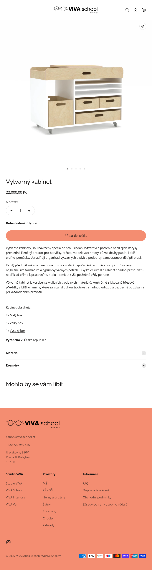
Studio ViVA (14, 483)
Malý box (16, 315)
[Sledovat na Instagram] (8, 542)
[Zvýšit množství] (29, 210)
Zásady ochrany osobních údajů (105, 504)
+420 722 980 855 (18, 445)
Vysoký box (17, 331)
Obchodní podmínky (97, 497)
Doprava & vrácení (96, 490)
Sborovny (49, 511)
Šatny (47, 504)
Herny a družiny (54, 497)
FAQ (85, 483)
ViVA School (14, 490)
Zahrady (48, 525)
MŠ (45, 483)
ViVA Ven (12, 504)
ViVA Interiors (15, 497)
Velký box (16, 323)
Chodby (48, 518)
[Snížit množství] (11, 210)
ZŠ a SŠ (48, 490)
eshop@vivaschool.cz (21, 437)
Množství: (12, 202)
